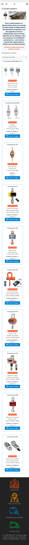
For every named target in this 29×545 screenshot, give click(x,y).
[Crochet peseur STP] (12, 279)
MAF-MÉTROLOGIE (10, 535)
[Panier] (27, 4)
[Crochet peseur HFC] (12, 446)
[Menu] (6, 4)
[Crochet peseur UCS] (12, 154)
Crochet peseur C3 (12, 186)
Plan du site (23, 539)
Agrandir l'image (12, 80)
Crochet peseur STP (12, 270)
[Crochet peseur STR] (12, 363)
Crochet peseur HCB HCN (12, 103)
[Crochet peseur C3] (12, 196)
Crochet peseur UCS (12, 144)
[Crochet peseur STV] (12, 321)
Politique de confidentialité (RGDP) (11, 539)
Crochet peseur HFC (12, 436)
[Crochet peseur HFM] (12, 405)
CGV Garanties (22, 537)
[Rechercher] (14, 4)
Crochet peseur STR (12, 353)
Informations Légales (21, 535)
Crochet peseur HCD (12, 228)
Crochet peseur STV (12, 311)
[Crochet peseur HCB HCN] (12, 112)
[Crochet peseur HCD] (12, 238)
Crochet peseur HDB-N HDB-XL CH (12, 61)
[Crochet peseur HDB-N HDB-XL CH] (12, 71)
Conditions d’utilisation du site (10, 537)
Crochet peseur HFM (12, 395)
